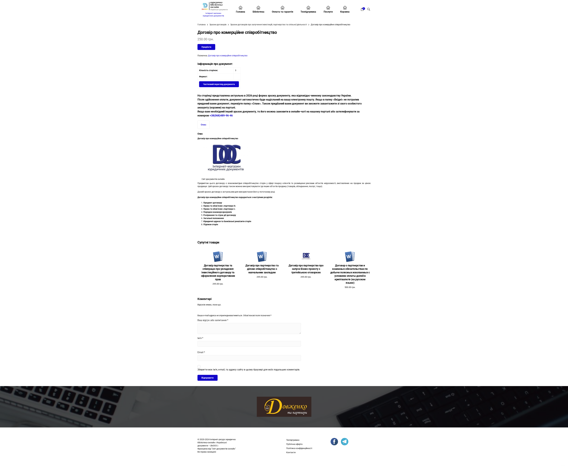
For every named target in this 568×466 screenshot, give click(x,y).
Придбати (206, 47)
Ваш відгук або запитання (212, 320)
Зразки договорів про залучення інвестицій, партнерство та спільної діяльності (268, 24)
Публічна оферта (294, 444)
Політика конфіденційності (299, 448)
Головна (240, 11)
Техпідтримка (308, 11)
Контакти (291, 452)
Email (201, 352)
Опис (203, 124)
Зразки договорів (217, 24)
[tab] (203, 124)
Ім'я (200, 338)
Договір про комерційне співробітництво (227, 55)
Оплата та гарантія (282, 11)
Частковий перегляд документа (219, 84)
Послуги (328, 11)
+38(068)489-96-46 (221, 115)
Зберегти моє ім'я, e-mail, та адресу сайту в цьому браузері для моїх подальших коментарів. (248, 369)
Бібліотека (258, 11)
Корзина (345, 11)
